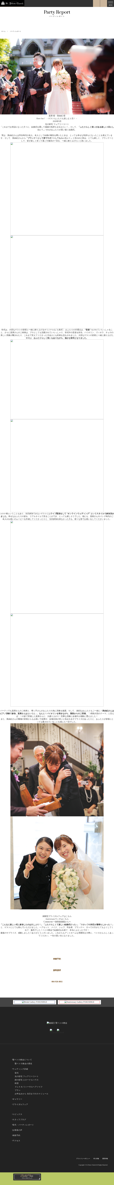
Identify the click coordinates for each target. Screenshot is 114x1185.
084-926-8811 (57, 982)
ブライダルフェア (20, 1104)
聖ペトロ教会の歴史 (23, 1064)
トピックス (17, 1114)
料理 (17, 1083)
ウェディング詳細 (20, 1069)
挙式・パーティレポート (23, 1125)
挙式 (17, 1073)
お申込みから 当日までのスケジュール (31, 1094)
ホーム (3, 31)
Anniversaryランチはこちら (57, 919)
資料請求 (57, 970)
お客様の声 (17, 1130)
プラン (18, 1090)
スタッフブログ (19, 1119)
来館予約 (57, 959)
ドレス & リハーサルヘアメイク (29, 1087)
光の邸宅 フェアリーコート (27, 1076)
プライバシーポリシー (83, 1158)
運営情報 (105, 1158)
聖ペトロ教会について (22, 1060)
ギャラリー (17, 1099)
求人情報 (96, 1158)
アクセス (16, 1141)
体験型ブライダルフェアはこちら (57, 916)
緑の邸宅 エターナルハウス (27, 1080)
